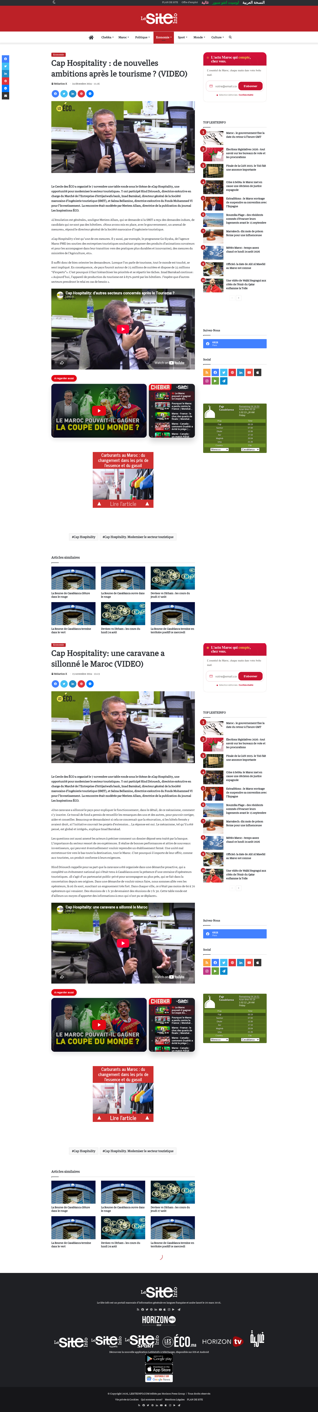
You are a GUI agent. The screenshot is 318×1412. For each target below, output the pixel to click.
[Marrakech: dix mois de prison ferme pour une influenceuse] (213, 236)
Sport (181, 37)
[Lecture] (99, 411)
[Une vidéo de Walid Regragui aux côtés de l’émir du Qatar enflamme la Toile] (213, 285)
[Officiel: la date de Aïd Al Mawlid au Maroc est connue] (213, 269)
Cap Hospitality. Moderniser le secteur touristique (139, 537)
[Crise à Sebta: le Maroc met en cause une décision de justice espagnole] (213, 187)
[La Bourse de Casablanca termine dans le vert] (73, 613)
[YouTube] (161, 1309)
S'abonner (250, 86)
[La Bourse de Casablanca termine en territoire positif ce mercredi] (173, 613)
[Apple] (165, 1309)
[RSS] (139, 1309)
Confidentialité (246, 95)
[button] (99, 411)
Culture (216, 37)
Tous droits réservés (199, 1393)
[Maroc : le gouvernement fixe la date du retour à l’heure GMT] (213, 138)
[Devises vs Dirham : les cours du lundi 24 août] (123, 613)
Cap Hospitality (84, 537)
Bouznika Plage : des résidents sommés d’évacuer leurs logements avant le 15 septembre (246, 218)
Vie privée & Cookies (127, 1399)
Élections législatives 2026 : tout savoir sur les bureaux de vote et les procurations (245, 153)
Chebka (106, 37)
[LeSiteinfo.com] (159, 18)
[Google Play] (174, 1309)
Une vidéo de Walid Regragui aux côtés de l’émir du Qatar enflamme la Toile (246, 284)
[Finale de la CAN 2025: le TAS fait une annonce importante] (213, 171)
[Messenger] (90, 93)
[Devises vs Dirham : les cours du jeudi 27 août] (173, 578)
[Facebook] (55, 93)
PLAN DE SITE (195, 1399)
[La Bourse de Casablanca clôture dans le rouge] (73, 578)
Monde (198, 37)
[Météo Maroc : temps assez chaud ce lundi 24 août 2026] (213, 253)
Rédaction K (60, 83)
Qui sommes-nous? (151, 1399)
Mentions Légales (175, 1399)
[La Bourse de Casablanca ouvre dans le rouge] (123, 578)
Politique (141, 37)
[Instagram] (170, 1309)
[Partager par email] (5, 95)
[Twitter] (64, 93)
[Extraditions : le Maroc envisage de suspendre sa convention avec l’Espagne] (213, 204)
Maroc (123, 37)
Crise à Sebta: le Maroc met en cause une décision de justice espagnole (244, 186)
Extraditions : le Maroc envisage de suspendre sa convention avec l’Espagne (246, 202)
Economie (162, 37)
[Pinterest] (81, 93)
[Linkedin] (72, 93)
